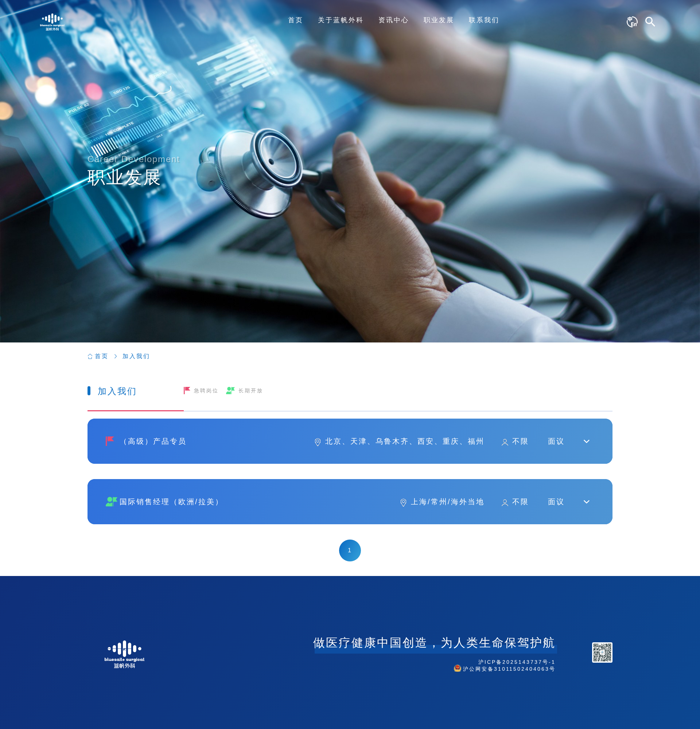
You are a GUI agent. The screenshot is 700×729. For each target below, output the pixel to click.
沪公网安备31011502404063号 (509, 669)
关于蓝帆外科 (341, 20)
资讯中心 (393, 20)
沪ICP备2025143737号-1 (517, 662)
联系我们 (484, 20)
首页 (295, 20)
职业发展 (439, 20)
